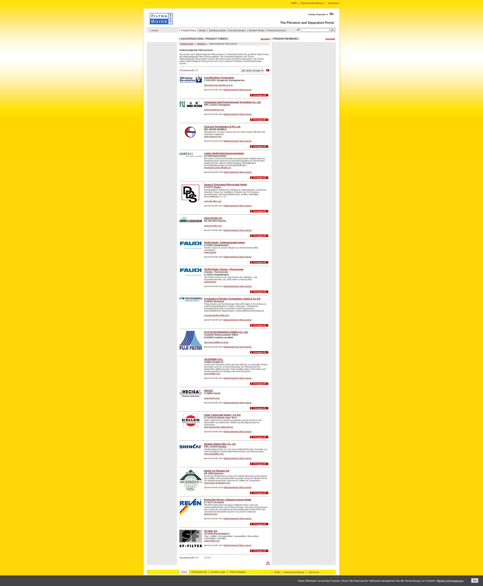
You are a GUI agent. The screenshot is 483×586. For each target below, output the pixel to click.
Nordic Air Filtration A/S (216, 471)
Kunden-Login (218, 572)
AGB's (294, 3)
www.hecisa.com (212, 398)
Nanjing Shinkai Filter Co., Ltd (219, 444)
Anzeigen (265, 39)
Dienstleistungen (237, 30)
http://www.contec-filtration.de (217, 167)
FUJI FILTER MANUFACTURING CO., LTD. (226, 332)
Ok (474, 580)
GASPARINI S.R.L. (213, 359)
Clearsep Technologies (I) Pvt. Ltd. (222, 126)
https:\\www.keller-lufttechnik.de (218, 427)
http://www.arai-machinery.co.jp (218, 85)
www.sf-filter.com (212, 541)
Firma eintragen (238, 572)
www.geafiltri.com (212, 373)
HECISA (208, 390)
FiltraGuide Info (199, 572)
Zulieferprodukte (217, 30)
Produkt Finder (188, 30)
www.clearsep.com (213, 136)
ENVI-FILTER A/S (213, 218)
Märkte (202, 30)
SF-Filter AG (210, 531)
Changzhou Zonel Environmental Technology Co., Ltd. (232, 102)
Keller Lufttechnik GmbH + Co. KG (222, 415)
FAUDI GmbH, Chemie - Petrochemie (223, 269)
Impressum (333, 3)
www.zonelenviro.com (214, 109)
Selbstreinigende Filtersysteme (237, 89)
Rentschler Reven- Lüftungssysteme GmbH (227, 499)
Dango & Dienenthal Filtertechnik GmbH (225, 184)
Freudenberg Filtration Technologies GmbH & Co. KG (232, 299)
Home (155, 30)
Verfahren (201, 44)
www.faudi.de (210, 252)
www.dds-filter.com (212, 201)
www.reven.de (210, 514)
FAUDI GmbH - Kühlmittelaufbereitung (224, 242)
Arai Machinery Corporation (219, 77)
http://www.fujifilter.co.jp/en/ (216, 342)
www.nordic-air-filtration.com (217, 483)
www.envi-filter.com (213, 226)
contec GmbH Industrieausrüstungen (224, 153)
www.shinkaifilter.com (214, 454)
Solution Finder (256, 30)
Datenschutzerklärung (312, 3)
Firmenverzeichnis (276, 30)
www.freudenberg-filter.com (216, 315)
